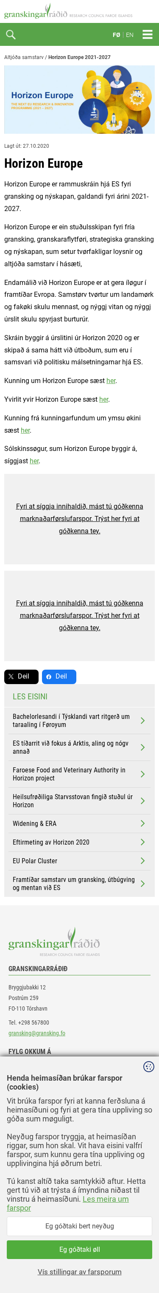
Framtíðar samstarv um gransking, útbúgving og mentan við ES (74, 884)
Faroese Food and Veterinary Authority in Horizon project (69, 774)
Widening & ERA (34, 824)
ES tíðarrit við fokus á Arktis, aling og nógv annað (70, 747)
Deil (23, 676)
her (110, 381)
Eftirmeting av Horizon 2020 (51, 842)
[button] (79, 519)
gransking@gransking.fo (36, 1033)
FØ (116, 35)
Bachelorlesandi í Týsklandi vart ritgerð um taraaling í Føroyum (71, 721)
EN (130, 35)
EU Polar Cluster (35, 861)
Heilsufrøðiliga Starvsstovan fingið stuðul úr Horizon (73, 801)
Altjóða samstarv (24, 57)
